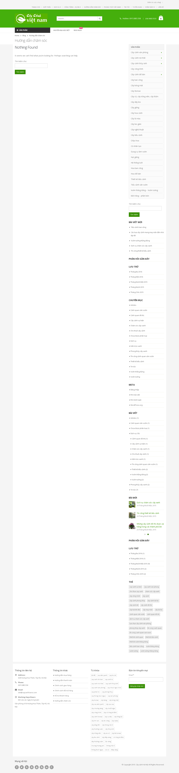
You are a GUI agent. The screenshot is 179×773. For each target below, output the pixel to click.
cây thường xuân (97, 729)
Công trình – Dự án (71, 7)
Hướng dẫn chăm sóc (92, 7)
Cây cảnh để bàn (138, 74)
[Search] (100, 18)
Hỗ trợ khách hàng (62, 696)
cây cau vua (110, 704)
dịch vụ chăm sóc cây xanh (139, 619)
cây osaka (115, 721)
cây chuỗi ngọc (110, 708)
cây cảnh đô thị (146, 605)
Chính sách (149, 7)
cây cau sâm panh (97, 704)
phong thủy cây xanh (137, 628)
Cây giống (135, 107)
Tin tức (127, 7)
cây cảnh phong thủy (137, 601)
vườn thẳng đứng (152, 646)
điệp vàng (114, 750)
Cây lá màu (135, 118)
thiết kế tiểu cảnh (152, 637)
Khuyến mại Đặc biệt (61, 30)
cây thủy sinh (109, 729)
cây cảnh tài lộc (153, 601)
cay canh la (109, 679)
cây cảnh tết (134, 605)
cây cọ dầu (108, 717)
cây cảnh (146, 596)
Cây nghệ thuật (137, 129)
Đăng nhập (135, 389)
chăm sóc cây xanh (152, 591)
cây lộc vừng (105, 721)
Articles (133, 305)
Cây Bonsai (135, 91)
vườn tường (134, 651)
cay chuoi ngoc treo (114, 688)
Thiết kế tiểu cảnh (138, 179)
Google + (52, 767)
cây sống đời (95, 725)
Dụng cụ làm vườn (139, 151)
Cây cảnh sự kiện (137, 320)
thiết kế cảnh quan (136, 637)
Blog (24, 35)
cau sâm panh (102, 675)
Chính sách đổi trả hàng (64, 690)
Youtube (37, 767)
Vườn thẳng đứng (137, 371)
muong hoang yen (97, 746)
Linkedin (47, 767)
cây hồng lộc (118, 717)
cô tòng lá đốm (118, 737)
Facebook (17, 767)
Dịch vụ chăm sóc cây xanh (141, 246)
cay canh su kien (136, 587)
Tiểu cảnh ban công (138, 227)
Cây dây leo (136, 102)
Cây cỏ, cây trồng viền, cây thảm (144, 96)
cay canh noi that (97, 683)
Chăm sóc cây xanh (138, 325)
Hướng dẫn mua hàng (63, 675)
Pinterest (32, 767)
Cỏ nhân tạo (136, 146)
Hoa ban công (137, 168)
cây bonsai (95, 700)
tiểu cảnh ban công (137, 646)
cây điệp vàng (106, 737)
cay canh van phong (151, 587)
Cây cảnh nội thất (138, 58)
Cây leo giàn (136, 124)
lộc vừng (108, 741)
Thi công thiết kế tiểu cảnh (141, 251)
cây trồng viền (96, 733)
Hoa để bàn (136, 173)
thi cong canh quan (154, 628)
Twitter (22, 767)
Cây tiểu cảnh (136, 135)
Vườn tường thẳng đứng (140, 240)
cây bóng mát (113, 700)
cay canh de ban (97, 679)
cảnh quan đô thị (153, 614)
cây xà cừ (106, 733)
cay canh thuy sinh (112, 683)
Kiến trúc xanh (136, 346)
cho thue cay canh (136, 591)
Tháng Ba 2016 (136, 272)
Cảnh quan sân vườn (139, 310)
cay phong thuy (107, 692)
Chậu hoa (135, 140)
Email (131, 675)
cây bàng (104, 700)
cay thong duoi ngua (98, 696)
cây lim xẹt (95, 721)
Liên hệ (161, 7)
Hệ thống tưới (137, 162)
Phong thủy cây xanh (112, 7)
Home (17, 35)
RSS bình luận (136, 400)
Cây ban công (136, 80)
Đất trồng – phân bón (140, 195)
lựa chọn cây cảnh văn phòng (140, 623)
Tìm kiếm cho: (21, 61)
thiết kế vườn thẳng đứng (139, 642)
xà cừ (107, 750)
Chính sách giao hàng (63, 685)
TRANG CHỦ (36, 7)
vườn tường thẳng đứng (149, 651)
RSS (27, 767)
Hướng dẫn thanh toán (63, 680)
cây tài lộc (158, 610)
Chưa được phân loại (139, 336)
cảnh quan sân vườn (137, 614)
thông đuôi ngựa (97, 750)
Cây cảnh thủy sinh (139, 63)
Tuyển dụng (137, 7)
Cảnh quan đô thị (137, 315)
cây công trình (135, 596)
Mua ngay (78, 30)
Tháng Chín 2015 (137, 292)
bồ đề (93, 675)
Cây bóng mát (137, 85)
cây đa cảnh (95, 737)
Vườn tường (135, 377)
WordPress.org (136, 405)
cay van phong (113, 696)
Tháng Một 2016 (137, 277)
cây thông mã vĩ (107, 725)
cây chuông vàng (97, 708)
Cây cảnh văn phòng (139, 52)
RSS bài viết (135, 395)
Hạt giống (135, 157)
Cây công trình (137, 69)
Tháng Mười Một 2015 (139, 282)
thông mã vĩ (110, 746)
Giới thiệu (47, 7)
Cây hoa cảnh (136, 113)
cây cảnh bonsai (96, 717)
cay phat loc (95, 692)
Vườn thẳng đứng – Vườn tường (144, 190)
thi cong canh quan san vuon (140, 632)
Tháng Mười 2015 (137, 287)
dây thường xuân (97, 741)
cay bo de (112, 675)
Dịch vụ (57, 7)
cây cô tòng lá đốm (110, 712)
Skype (42, 767)
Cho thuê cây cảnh (138, 331)
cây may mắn (148, 610)
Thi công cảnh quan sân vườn (142, 356)
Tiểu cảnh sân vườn (139, 184)
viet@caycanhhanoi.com (27, 692)
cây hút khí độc (135, 610)
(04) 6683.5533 (150, 18)
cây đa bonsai (116, 733)
